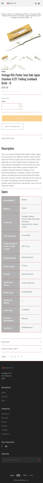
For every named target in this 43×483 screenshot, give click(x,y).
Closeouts (5, 434)
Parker (4, 71)
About (4, 392)
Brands (4, 426)
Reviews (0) (15, 91)
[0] (39, 3)
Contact (5, 396)
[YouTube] (6, 446)
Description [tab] (8, 138)
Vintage (5, 430)
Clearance (5, 414)
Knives (4, 422)
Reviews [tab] (6, 342)
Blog (3, 400)
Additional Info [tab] (10, 349)
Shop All (5, 418)
